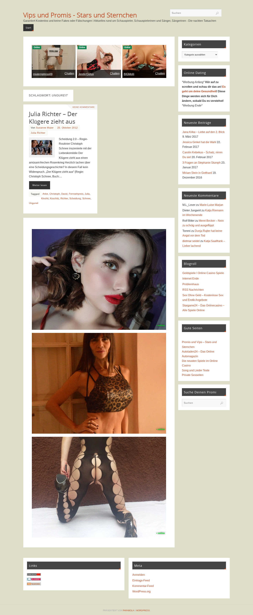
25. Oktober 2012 (67, 127)
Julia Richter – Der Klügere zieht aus (53, 117)
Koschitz (54, 198)
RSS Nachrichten (193, 289)
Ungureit (33, 203)
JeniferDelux (86, 74)
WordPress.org (141, 591)
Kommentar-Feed (143, 586)
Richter (64, 198)
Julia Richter (38, 133)
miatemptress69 (42, 74)
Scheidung (75, 198)
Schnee (86, 198)
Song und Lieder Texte (195, 370)
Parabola (128, 610)
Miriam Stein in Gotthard (197, 172)
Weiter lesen (39, 185)
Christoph (54, 194)
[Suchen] (217, 13)
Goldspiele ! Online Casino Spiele (203, 273)
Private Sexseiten (192, 375)
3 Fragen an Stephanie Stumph (201, 162)
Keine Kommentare (84, 107)
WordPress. (143, 610)
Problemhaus (190, 284)
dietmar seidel (191, 241)
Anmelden (138, 574)
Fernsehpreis (76, 194)
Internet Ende (190, 278)
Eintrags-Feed (141, 580)
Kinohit (45, 198)
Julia (87, 194)
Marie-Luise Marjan (211, 204)
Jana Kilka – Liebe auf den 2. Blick (203, 132)
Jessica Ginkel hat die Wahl (199, 142)
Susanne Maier (45, 127)
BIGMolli (129, 74)
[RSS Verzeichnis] (34, 584)
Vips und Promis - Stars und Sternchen (80, 15)
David (64, 194)
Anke (45, 194)
